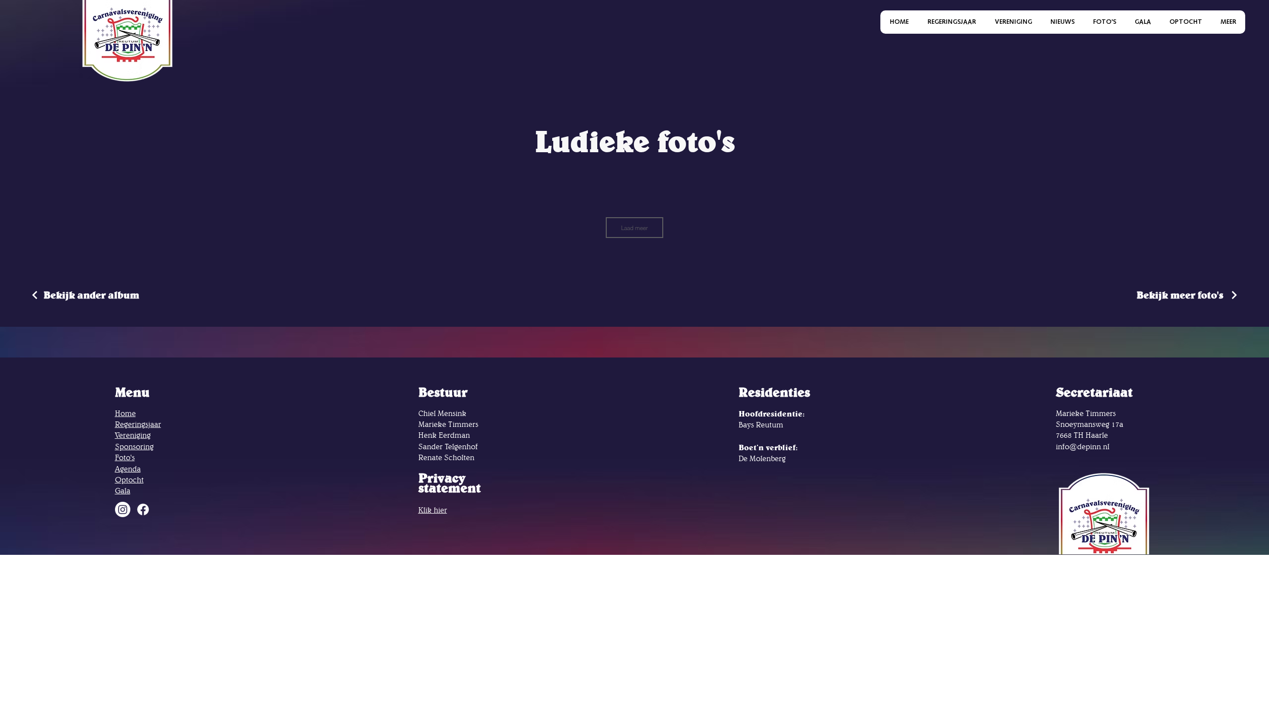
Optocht (129, 479)
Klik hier (432, 510)
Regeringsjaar (138, 424)
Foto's (125, 457)
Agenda (128, 469)
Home (125, 413)
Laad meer (634, 228)
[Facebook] (143, 509)
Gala (122, 490)
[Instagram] (122, 509)
